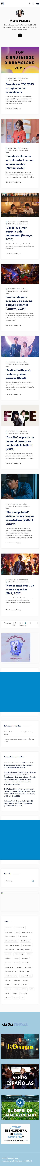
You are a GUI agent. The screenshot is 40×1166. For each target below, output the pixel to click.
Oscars (25, 984)
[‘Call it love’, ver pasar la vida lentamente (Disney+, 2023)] (20, 216)
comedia (8, 954)
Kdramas (21, 150)
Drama (16, 962)
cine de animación (11, 941)
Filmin (22, 971)
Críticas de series (13, 150)
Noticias (16, 984)
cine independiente (23, 949)
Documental (25, 958)
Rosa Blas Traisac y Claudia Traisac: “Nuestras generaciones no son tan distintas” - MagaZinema (20, 775)
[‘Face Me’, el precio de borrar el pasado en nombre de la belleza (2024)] (20, 426)
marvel (25, 980)
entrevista (25, 962)
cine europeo (27, 945)
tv (22, 997)
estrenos (28, 967)
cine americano (27, 932)
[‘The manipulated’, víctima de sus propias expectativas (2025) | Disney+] (20, 499)
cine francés (9, 949)
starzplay (24, 993)
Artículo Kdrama (12, 80)
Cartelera (8, 932)
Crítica (29, 954)
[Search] (34, 879)
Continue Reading (12, 108)
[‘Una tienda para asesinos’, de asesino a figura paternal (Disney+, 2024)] (20, 283)
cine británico (10, 936)
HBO (28, 971)
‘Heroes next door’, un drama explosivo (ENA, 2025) (20, 589)
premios (7, 989)
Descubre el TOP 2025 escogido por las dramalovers (20, 88)
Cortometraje (19, 954)
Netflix (27, 150)
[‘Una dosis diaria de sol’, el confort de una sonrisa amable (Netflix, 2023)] (20, 143)
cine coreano (22, 936)
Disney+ (21, 291)
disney (16, 958)
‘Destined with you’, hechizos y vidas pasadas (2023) (18, 374)
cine (16, 932)
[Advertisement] (20, 692)
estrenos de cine (10, 971)
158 (14, 625)
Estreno (19, 967)
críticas (7, 958)
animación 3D (20, 927)
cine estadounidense (12, 945)
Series (20, 80)
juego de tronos (26, 976)
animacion (8, 927)
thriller (7, 997)
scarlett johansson (20, 989)
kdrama (7, 980)
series (7, 993)
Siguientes (23, 625)
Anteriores (7, 623)
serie (31, 989)
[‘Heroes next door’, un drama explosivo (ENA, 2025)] (20, 574)
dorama (7, 962)
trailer (16, 997)
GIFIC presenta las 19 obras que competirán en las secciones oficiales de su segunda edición (19, 765)
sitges (15, 993)
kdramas (17, 980)
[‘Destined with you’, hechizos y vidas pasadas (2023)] (20, 357)
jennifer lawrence (11, 976)
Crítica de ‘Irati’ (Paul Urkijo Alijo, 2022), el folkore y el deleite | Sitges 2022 (19, 794)
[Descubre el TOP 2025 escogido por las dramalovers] (20, 73)
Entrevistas (9, 967)
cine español (25, 941)
